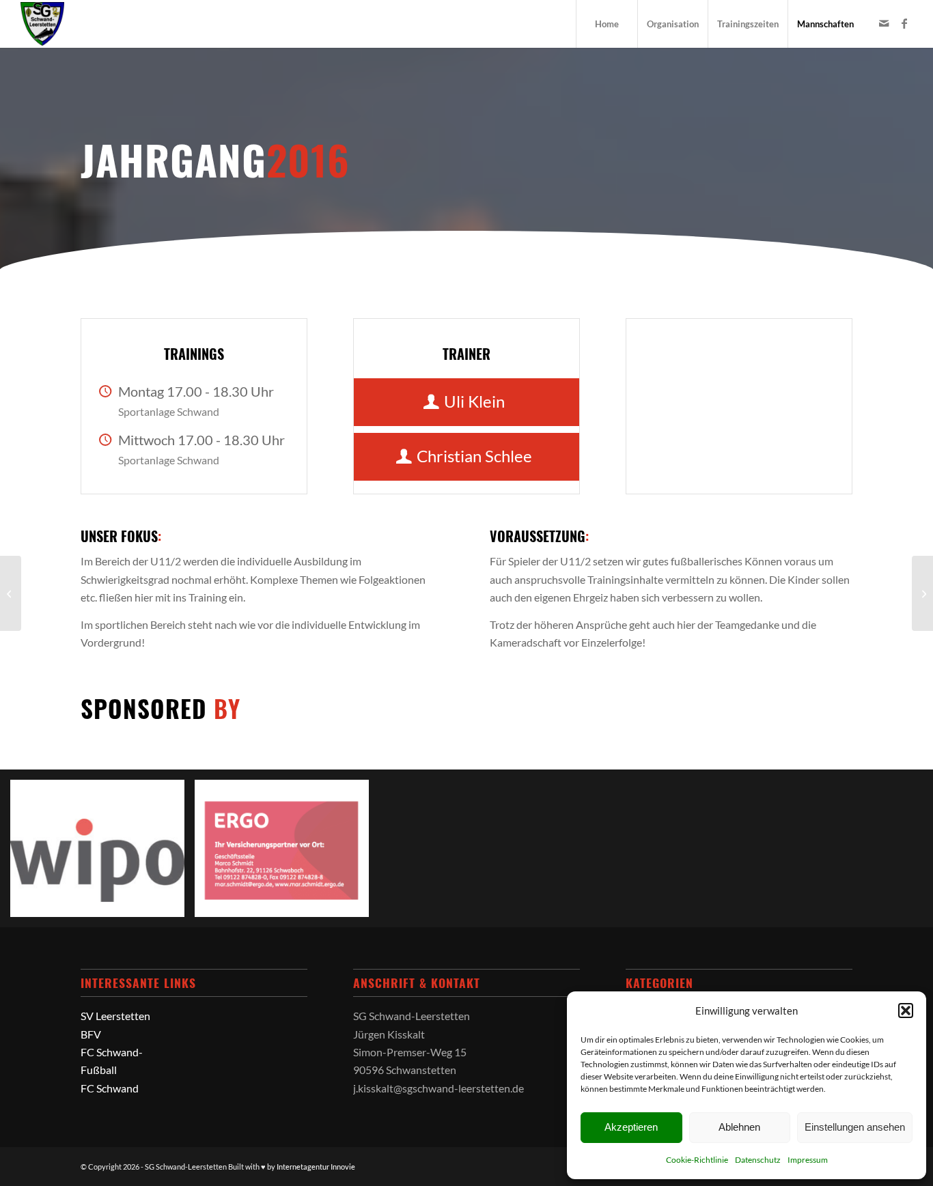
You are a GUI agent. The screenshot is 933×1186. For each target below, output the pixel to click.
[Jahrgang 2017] (922, 593)
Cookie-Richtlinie (697, 1160)
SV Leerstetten (115, 1015)
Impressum (808, 1160)
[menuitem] (606, 24)
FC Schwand (110, 1088)
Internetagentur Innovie (316, 1166)
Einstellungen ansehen (855, 1127)
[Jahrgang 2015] (10, 593)
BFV (91, 1034)
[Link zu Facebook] (904, 23)
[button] (906, 1010)
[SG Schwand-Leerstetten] (42, 24)
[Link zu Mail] (884, 23)
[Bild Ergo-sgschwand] (287, 853)
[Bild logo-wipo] (102, 853)
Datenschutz (758, 1160)
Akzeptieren (631, 1127)
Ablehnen (739, 1127)
